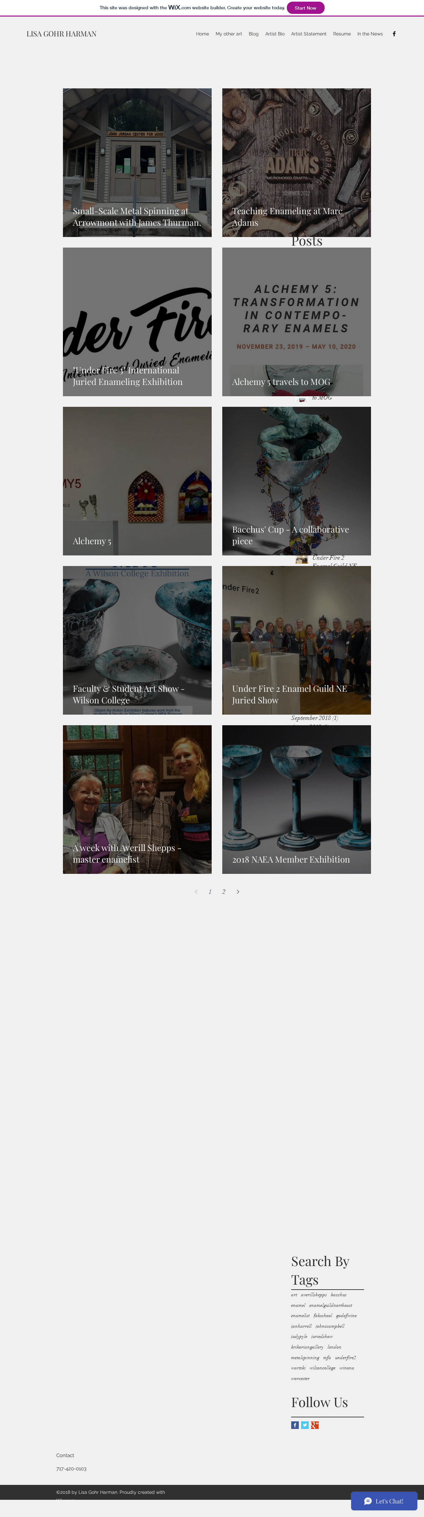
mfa (327, 1357)
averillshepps (314, 1295)
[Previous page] (196, 892)
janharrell (301, 1326)
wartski (298, 1368)
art (294, 1295)
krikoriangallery (307, 1347)
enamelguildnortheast (330, 1305)
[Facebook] (394, 33)
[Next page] (238, 892)
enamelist (300, 1315)
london (335, 1347)
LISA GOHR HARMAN (61, 33)
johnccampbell (330, 1326)
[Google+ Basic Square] (315, 1425)
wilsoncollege (323, 1368)
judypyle (299, 1336)
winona (347, 1368)
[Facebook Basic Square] (295, 1425)
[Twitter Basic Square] (305, 1425)
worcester (300, 1378)
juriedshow (322, 1336)
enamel (298, 1305)
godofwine (346, 1315)
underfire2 (345, 1357)
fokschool (323, 1315)
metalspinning (305, 1357)
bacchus (338, 1295)
